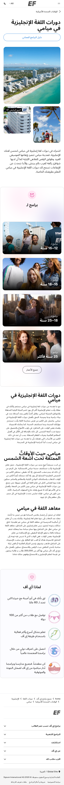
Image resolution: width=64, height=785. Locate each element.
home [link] (57, 699)
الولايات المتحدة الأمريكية (46, 11)
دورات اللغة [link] (28, 699)
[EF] (32, 3)
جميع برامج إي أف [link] (44, 699)
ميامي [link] (29, 701)
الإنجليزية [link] (15, 699)
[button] (58, 3)
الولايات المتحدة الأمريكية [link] (46, 701)
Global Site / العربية (49, 771)
